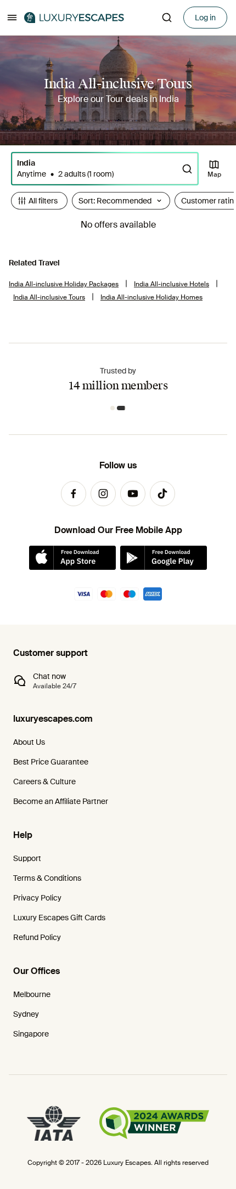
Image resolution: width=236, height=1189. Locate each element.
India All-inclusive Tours (49, 297)
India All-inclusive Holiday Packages (64, 284)
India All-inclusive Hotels (171, 284)
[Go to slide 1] (112, 408)
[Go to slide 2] (121, 408)
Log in (205, 17)
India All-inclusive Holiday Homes (151, 297)
